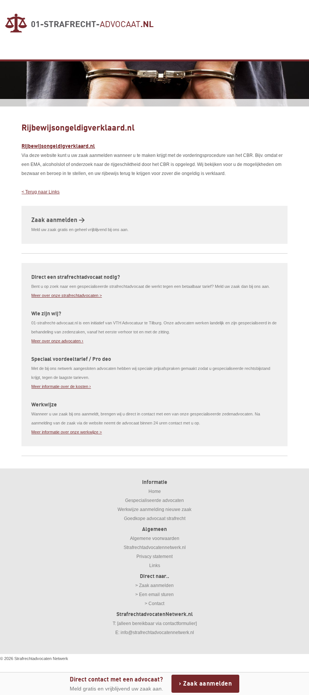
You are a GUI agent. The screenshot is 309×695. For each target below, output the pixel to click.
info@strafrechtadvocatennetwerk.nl (157, 632)
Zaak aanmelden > (58, 220)
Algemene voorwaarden (154, 538)
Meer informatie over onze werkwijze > (66, 432)
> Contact (154, 603)
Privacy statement (154, 556)
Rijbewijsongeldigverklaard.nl (58, 146)
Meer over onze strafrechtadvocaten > (66, 295)
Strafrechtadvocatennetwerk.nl (155, 547)
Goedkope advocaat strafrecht (154, 518)
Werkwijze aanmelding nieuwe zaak (154, 509)
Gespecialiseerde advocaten (154, 500)
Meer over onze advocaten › (57, 341)
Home (154, 491)
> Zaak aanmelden (154, 585)
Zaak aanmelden (207, 683)
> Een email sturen (154, 594)
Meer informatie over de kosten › (61, 386)
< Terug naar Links (40, 192)
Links (154, 565)
